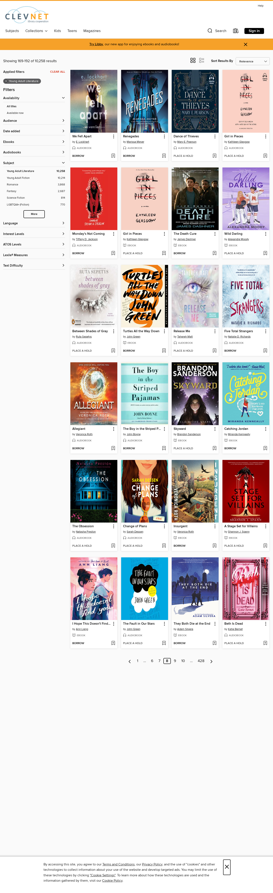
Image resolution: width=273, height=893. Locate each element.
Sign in (254, 31)
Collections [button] (35, 31)
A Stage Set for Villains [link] (241, 526)
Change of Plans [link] (135, 526)
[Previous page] (130, 661)
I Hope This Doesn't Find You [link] (91, 624)
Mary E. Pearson (186, 142)
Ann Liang (82, 629)
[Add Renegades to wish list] (164, 156)
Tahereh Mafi (185, 336)
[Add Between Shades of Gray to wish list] (113, 351)
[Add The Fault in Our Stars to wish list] (164, 643)
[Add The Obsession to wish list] (113, 546)
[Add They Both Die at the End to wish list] (214, 643)
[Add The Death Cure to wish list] (214, 253)
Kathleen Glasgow (239, 142)
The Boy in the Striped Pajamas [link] (142, 429)
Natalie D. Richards (239, 336)
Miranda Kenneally (239, 434)
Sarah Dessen (135, 531)
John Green (133, 336)
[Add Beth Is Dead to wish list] (265, 643)
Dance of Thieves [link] (186, 136)
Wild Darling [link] (233, 234)
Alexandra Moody (238, 239)
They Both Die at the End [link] (192, 624)
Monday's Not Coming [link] (88, 234)
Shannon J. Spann (239, 531)
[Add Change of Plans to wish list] (164, 546)
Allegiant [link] (78, 429)
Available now (15, 113)
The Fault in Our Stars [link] (139, 624)
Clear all (57, 72)
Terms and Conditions (118, 864)
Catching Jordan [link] (236, 429)
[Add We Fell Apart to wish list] (113, 156)
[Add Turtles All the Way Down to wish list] (164, 351)
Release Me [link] (182, 331)
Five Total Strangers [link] (238, 331)
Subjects (12, 31)
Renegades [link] (131, 136)
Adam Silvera (185, 629)
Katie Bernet (235, 629)
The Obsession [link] (83, 526)
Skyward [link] (180, 429)
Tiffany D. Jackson (87, 239)
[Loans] (235, 32)
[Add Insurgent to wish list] (214, 546)
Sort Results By (222, 61)
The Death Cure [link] (185, 234)
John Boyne (134, 434)
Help (260, 5)
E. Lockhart (82, 142)
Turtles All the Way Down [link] (141, 331)
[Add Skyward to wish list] (214, 448)
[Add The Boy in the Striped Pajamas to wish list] (164, 448)
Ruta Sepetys (84, 336)
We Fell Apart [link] (81, 136)
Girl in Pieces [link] (233, 136)
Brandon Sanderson (189, 434)
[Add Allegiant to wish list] (113, 448)
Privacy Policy (152, 864)
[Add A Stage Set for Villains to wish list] (265, 546)
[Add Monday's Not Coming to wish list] (113, 253)
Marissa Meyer (135, 142)
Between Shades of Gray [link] (90, 331)
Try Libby (96, 44)
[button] (216, 32)
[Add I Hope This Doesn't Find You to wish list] (113, 643)
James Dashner (186, 239)
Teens (72, 31)
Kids (57, 31)
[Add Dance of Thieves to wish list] (214, 156)
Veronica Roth (84, 434)
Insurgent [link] (180, 526)
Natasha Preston (86, 531)
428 (201, 661)
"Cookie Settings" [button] (102, 875)
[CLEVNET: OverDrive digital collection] (27, 14)
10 (183, 661)
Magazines (92, 31)
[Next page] (211, 661)
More (34, 214)
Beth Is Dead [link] (233, 624)
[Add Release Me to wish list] (214, 351)
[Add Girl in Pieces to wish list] (265, 156)
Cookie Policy (112, 880)
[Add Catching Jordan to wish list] (265, 448)
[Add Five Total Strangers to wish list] (265, 351)
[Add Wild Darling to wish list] (265, 253)
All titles (11, 106)
